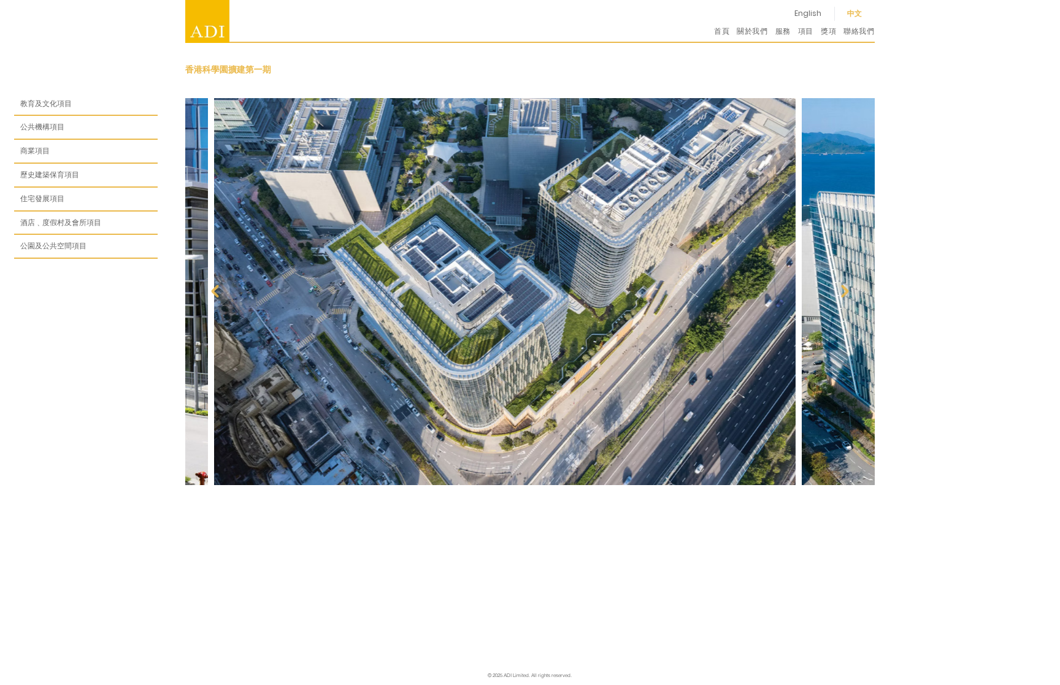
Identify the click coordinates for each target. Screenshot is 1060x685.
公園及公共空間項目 (53, 245)
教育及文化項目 (46, 103)
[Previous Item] (214, 291)
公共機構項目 (42, 126)
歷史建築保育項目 (49, 174)
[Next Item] (844, 291)
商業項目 (35, 150)
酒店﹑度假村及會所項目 (60, 222)
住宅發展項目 (42, 198)
